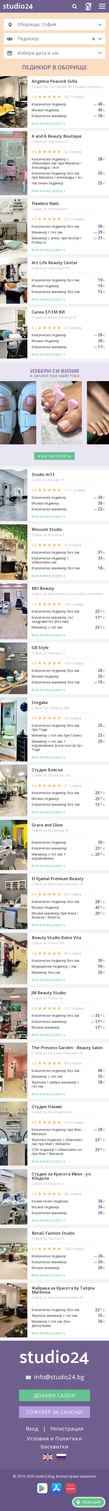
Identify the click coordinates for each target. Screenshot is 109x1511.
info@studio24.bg (59, 1377)
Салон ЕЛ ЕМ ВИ (48, 312)
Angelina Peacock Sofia (54, 81)
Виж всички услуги (47, 123)
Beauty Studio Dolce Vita (56, 938)
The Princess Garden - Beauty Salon (67, 1048)
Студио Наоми (47, 1107)
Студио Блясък (47, 770)
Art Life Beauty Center (55, 263)
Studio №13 (43, 474)
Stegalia (40, 702)
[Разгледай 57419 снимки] (54, 413)
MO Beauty (43, 588)
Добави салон (54, 1395)
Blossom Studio (47, 529)
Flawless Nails (45, 203)
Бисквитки (54, 1446)
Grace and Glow (47, 825)
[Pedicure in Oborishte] (47, 1457)
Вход (32, 1428)
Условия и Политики (54, 1438)
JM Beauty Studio (49, 993)
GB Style (40, 648)
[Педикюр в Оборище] (61, 1457)
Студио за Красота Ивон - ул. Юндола (62, 1176)
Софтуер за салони (55, 1412)
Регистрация (66, 1428)
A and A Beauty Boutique (57, 136)
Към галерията (54, 456)
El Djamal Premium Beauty (58, 879)
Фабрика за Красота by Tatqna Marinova (63, 1290)
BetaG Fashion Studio (53, 1233)
